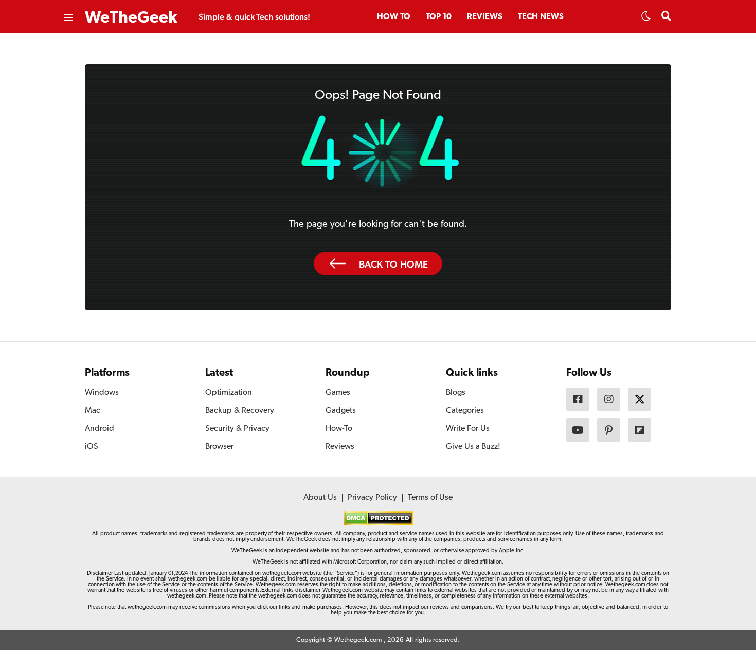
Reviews (484, 17)
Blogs (455, 393)
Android (99, 429)
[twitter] (639, 399)
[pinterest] (608, 430)
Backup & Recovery (239, 411)
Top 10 (439, 17)
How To (393, 17)
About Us (320, 498)
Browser (219, 447)
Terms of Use (430, 498)
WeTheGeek (131, 18)
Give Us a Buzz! (473, 447)
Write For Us (468, 429)
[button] (646, 19)
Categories (465, 411)
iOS (91, 447)
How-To (339, 429)
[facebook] (577, 399)
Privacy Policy (372, 498)
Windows (102, 393)
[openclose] (67, 18)
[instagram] (608, 399)
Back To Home (393, 264)
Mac (92, 411)
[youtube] (577, 430)
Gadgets (341, 411)
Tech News (541, 17)
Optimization (228, 393)
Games (338, 393)
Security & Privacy (237, 429)
